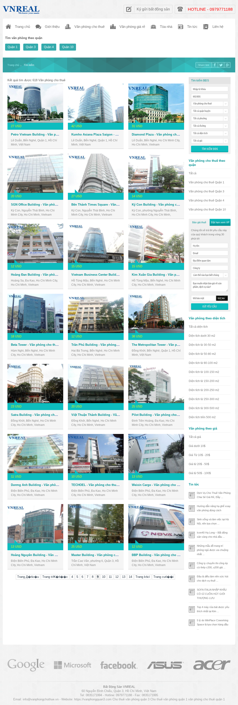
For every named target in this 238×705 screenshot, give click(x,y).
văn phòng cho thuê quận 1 (206, 699)
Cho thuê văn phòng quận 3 (130, 699)
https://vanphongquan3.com (93, 699)
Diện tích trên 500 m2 (202, 417)
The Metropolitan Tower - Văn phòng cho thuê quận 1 (170, 344)
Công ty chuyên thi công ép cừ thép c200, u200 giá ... (212, 565)
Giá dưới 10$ (197, 446)
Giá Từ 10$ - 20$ (199, 455)
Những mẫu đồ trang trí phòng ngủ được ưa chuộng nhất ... (212, 550)
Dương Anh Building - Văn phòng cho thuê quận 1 (47, 485)
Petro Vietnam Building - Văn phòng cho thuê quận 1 (49, 134)
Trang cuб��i (163, 577)
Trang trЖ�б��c (55, 577)
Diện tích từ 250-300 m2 (204, 399)
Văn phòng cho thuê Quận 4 (206, 200)
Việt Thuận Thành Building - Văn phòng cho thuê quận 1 (112, 415)
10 (103, 577)
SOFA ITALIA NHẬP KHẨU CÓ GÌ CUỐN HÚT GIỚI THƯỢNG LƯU (212, 593)
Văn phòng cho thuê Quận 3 (206, 191)
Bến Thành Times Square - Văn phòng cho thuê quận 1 (111, 204)
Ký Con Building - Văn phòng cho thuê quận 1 (165, 204)
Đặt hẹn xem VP (220, 222)
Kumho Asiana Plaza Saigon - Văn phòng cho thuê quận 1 (113, 134)
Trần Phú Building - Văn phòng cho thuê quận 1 (105, 344)
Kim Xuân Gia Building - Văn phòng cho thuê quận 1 (170, 274)
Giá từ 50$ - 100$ (200, 473)
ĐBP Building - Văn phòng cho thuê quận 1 (163, 555)
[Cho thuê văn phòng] (26, 664)
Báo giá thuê (199, 222)
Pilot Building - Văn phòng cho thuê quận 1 (163, 415)
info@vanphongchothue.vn (41, 699)
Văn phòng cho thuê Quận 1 (206, 182)
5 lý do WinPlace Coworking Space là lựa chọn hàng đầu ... (212, 624)
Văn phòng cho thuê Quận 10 (207, 209)
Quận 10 (67, 47)
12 (117, 577)
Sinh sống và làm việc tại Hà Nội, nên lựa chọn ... (213, 521)
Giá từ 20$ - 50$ (199, 464)
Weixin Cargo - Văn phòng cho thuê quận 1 (163, 485)
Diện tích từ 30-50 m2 (202, 344)
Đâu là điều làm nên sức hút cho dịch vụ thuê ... (212, 578)
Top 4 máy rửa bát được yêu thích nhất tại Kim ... (213, 609)
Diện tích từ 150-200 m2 (204, 381)
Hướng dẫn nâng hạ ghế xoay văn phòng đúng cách (214, 508)
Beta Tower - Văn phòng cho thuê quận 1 (40, 344)
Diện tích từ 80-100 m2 (203, 363)
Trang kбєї (143, 577)
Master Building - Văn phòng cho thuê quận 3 (104, 555)
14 (130, 577)
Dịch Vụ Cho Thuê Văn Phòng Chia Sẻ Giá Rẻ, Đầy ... (214, 495)
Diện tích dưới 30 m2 (202, 335)
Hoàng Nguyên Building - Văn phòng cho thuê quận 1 (49, 555)
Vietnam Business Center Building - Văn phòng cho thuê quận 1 (117, 274)
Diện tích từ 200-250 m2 (204, 390)
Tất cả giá (195, 437)
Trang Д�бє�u (28, 577)
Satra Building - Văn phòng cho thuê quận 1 (42, 415)
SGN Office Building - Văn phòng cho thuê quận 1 (47, 204)
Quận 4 (49, 47)
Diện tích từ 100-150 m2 (204, 372)
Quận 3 (31, 47)
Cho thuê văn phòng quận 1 (168, 699)
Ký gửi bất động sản (153, 9)
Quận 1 (12, 47)
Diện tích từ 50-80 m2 (202, 354)
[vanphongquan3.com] (21, 9)
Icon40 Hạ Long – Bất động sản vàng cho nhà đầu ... (212, 534)
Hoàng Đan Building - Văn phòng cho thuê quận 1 (47, 274)
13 (123, 577)
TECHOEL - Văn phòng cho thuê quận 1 (100, 485)
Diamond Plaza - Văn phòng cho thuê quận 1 (164, 134)
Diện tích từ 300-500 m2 (204, 408)
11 (110, 577)
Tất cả (192, 173)
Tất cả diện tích (198, 326)
